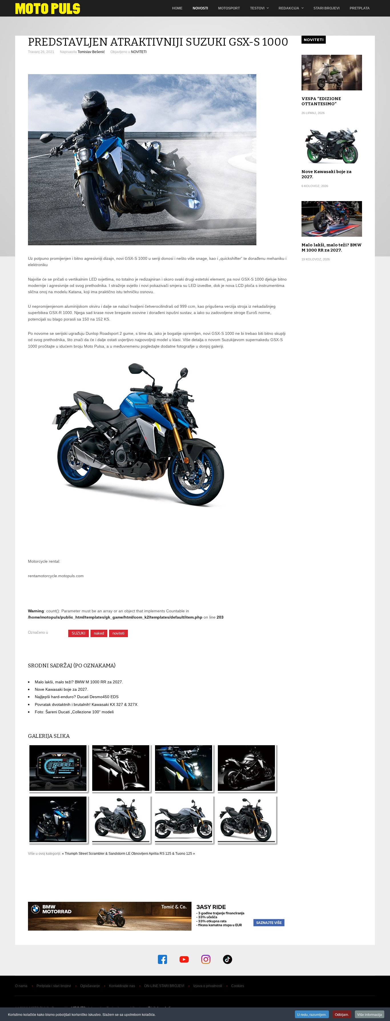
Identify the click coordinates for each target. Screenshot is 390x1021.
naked (99, 633)
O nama (21, 986)
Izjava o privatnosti (207, 986)
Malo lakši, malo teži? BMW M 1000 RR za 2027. (79, 682)
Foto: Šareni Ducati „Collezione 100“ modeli (74, 712)
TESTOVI (257, 8)
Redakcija (289, 8)
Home (177, 8)
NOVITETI (138, 52)
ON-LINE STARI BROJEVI (164, 986)
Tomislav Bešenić (91, 52)
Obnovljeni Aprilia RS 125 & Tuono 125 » (163, 854)
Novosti (200, 8)
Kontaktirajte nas (122, 986)
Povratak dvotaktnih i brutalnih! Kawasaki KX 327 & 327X (86, 704)
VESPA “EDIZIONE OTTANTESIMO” (321, 101)
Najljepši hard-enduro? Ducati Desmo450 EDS (76, 696)
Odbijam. (342, 1014)
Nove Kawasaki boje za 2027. (61, 689)
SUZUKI (78, 633)
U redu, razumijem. (312, 1014)
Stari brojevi (326, 8)
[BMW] (158, 929)
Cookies (237, 986)
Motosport (229, 8)
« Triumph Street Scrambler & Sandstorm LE (96, 854)
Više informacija (369, 1014)
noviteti (118, 633)
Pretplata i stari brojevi (54, 986)
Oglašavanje (90, 986)
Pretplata (360, 8)
